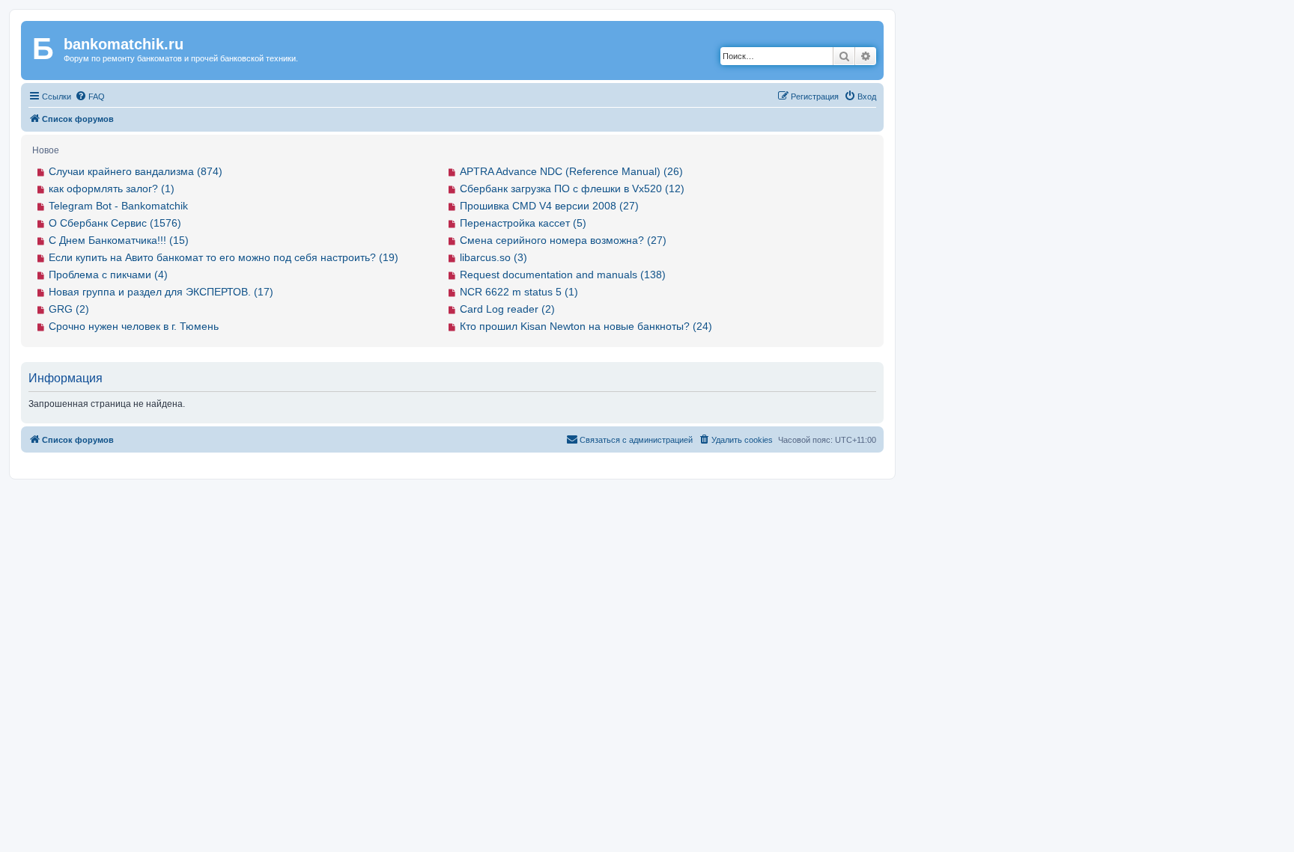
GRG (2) (69, 309)
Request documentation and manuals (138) (563, 275)
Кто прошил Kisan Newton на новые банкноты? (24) (586, 326)
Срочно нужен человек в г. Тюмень (134, 326)
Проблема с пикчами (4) (108, 275)
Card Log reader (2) (507, 309)
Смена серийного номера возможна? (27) (563, 240)
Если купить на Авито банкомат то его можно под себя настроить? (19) (223, 257)
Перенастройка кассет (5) (523, 223)
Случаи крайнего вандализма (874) (135, 171)
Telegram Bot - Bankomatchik (118, 206)
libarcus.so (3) (493, 257)
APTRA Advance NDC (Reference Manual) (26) (571, 171)
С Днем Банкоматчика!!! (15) (119, 240)
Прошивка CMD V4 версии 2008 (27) (549, 206)
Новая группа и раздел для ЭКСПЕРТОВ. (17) (161, 292)
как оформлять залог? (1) (111, 188)
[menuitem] (90, 96)
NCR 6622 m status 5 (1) (519, 292)
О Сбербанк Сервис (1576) (115, 223)
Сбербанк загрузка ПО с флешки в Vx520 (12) (572, 188)
